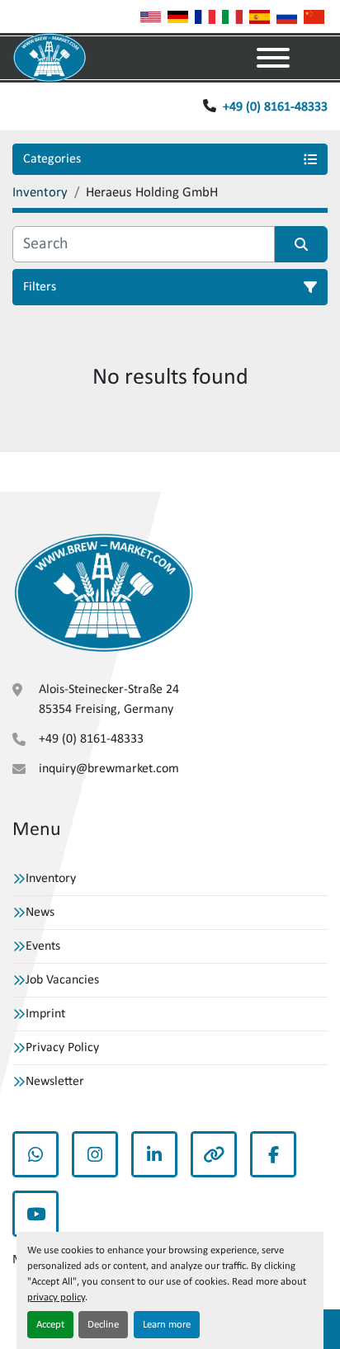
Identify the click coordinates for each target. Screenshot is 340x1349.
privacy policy (56, 1297)
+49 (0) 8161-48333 (275, 107)
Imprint (45, 1014)
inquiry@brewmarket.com (109, 769)
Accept (50, 1324)
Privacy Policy (62, 1047)
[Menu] (273, 58)
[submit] (301, 244)
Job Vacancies (62, 980)
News (40, 912)
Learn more (167, 1324)
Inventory (51, 878)
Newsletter (55, 1081)
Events (43, 946)
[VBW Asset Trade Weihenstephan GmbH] (103, 593)
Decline (103, 1324)
